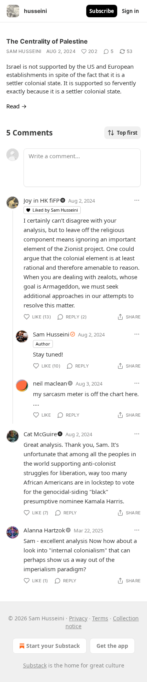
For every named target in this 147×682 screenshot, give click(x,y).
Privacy (78, 618)
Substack (35, 665)
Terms (100, 618)
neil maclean (50, 383)
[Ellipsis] (137, 200)
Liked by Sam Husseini (55, 210)
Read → (16, 106)
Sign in (130, 11)
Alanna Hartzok (44, 530)
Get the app (112, 645)
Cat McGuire (40, 434)
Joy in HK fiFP (42, 200)
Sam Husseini (24, 51)
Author (43, 344)
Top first (127, 132)
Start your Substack (53, 645)
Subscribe (101, 11)
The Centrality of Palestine (47, 41)
